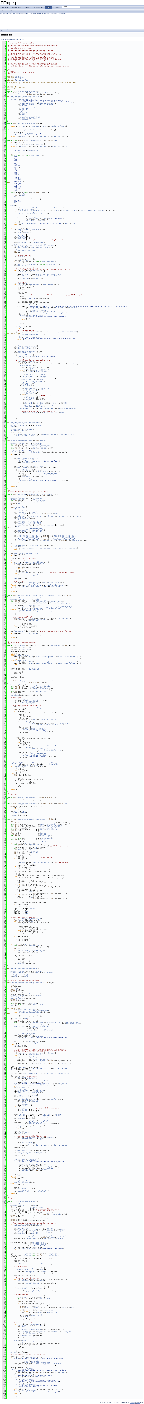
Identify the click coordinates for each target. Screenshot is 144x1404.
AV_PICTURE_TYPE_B (42, 371)
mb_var (38, 847)
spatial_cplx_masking (53, 826)
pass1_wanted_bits (24, 352)
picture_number (48, 972)
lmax (28, 649)
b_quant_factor (57, 585)
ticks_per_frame (58, 126)
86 (4, 150)
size (65, 803)
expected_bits (34, 1043)
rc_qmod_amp (29, 702)
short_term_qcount (24, 348)
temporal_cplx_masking (54, 825)
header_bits (24, 119)
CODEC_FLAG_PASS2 (28, 250)
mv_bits (22, 111)
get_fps (21, 123)
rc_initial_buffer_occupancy (44, 245)
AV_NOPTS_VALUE (45, 1059)
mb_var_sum (36, 117)
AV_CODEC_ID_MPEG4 (51, 474)
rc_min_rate (43, 447)
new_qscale (39, 275)
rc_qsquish (25, 766)
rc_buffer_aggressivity (47, 719)
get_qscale (22, 93)
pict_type (23, 105)
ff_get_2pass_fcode (18, 968)
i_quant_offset (55, 584)
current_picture (26, 107)
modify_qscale (23, 681)
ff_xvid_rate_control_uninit (24, 435)
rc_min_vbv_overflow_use (52, 724)
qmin (40, 1365)
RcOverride (17, 563)
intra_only (50, 1137)
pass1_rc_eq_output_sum (26, 351)
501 (4, 681)
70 (4, 130)
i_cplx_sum (21, 235)
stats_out (28, 99)
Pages (64, 13)
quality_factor (34, 575)
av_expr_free (15, 429)
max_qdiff (46, 621)
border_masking (51, 829)
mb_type (22, 862)
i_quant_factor (53, 582)
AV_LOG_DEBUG (38, 480)
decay (26, 232)
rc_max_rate (29, 209)
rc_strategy (54, 332)
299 (4, 422)
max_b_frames (24, 260)
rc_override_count (37, 562)
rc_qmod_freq (26, 699)
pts (36, 1059)
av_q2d (23, 126)
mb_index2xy (34, 844)
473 (4, 645)
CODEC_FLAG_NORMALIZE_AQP (31, 919)
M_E (15, 509)
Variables (25, 13)
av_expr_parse (20, 217)
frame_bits (28, 1025)
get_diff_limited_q (25, 595)
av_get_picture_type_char (28, 1164)
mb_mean (34, 848)
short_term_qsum (23, 347)
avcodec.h (18, 76)
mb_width (43, 839)
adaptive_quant (21, 1181)
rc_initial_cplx (30, 361)
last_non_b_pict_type (60, 603)
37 (4, 88)
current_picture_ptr (27, 103)
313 (4, 440)
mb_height (43, 841)
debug (30, 479)
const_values (20, 507)
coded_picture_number (46, 104)
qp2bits (26, 130)
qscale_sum (21, 238)
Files (14, 13)
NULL (20, 134)
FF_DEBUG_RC (38, 479)
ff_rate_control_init (18, 150)
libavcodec (4, 30)
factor (30, 850)
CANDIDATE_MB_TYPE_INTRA (42, 862)
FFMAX (44, 126)
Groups (59, 13)
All (1, 13)
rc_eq (36, 218)
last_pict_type (37, 1022)
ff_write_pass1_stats (19, 96)
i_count (22, 118)
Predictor (32, 797)
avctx (22, 99)
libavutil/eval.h (21, 80)
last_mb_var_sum (72, 1022)
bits (55, 140)
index (25, 1305)
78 (4, 140)
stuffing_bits (43, 1025)
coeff (26, 229)
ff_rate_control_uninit (20, 422)
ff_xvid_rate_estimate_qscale (30, 1012)
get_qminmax (21, 645)
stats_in (28, 256)
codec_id (38, 474)
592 (4, 797)
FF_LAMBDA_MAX (34, 668)
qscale (22, 136)
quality (36, 107)
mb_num (35, 277)
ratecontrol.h (20, 77)
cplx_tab (43, 833)
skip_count (33, 118)
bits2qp (26, 140)
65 (4, 123)
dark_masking (50, 824)
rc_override (40, 563)
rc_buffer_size (57, 208)
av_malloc (27, 1254)
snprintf (13, 99)
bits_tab (43, 834)
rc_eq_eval (35, 217)
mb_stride (34, 851)
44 (4, 96)
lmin (28, 647)
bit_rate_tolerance (35, 1068)
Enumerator (48, 13)
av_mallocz (32, 264)
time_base (35, 126)
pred (19, 229)
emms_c (12, 205)
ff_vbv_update (15, 440)
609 (4, 819)
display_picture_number (46, 103)
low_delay (51, 1053)
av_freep (13, 430)
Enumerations (39, 13)
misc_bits (23, 112)
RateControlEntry (48, 93)
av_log (16, 134)
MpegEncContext (30, 91)
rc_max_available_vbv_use (31, 208)
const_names (35, 155)
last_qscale (35, 1027)
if (24, 370)
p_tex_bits (24, 109)
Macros (54, 13)
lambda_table (20, 963)
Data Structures (7, 13)
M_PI (15, 508)
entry (19, 264)
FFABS (27, 608)
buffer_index (19, 245)
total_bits (22, 1067)
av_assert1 (17, 1025)
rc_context (38, 153)
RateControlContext (17, 153)
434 (4, 595)
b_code (22, 114)
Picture (13, 838)
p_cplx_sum (21, 236)
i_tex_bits (24, 108)
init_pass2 (20, 91)
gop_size (33, 368)
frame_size (43, 440)
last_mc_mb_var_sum (73, 1023)
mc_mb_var (39, 846)
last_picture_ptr (33, 1057)
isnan (16, 546)
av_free (13, 1351)
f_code (22, 113)
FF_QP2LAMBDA (34, 229)
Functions (19, 13)
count (26, 231)
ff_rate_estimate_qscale (21, 982)
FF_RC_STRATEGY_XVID (69, 332)
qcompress (19, 526)
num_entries (22, 265)
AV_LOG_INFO (31, 1379)
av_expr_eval (20, 545)
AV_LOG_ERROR (28, 134)
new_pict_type (40, 274)
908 (4, 1201)
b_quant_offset (55, 586)
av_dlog (13, 451)
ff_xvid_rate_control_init (32, 334)
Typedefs (32, 13)
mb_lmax (48, 837)
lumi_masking (50, 823)
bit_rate (46, 412)
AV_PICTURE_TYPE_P (54, 274)
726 (4, 968)
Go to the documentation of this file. (12, 39)
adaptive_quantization (25, 819)
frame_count (22, 240)
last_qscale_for (23, 242)
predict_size (23, 797)
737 (4, 982)
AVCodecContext (30, 123)
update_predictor (23, 803)
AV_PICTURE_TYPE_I (42, 369)
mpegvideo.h (19, 79)
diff (17, 989)
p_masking (49, 828)
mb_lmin (48, 835)
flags (18, 250)
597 (4, 803)
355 (4, 494)
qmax (52, 1365)
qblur (27, 355)
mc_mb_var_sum (37, 116)
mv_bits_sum (22, 237)
